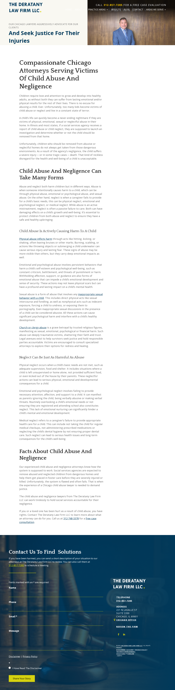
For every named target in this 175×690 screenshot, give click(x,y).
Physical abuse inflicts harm (35, 238)
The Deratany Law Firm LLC (131, 645)
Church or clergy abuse (32, 327)
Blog (127, 10)
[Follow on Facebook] (118, 634)
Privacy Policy (30, 656)
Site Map (130, 650)
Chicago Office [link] (126, 620)
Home (68, 10)
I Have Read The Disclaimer (27, 668)
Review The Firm (127, 626)
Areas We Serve (155, 10)
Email (13, 616)
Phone (12, 602)
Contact (138, 10)
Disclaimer (14, 656)
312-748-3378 (71, 518)
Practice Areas (97, 10)
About (78, 10)
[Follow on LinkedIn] (124, 634)
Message (14, 630)
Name (12, 587)
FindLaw (130, 654)
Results (116, 10)
